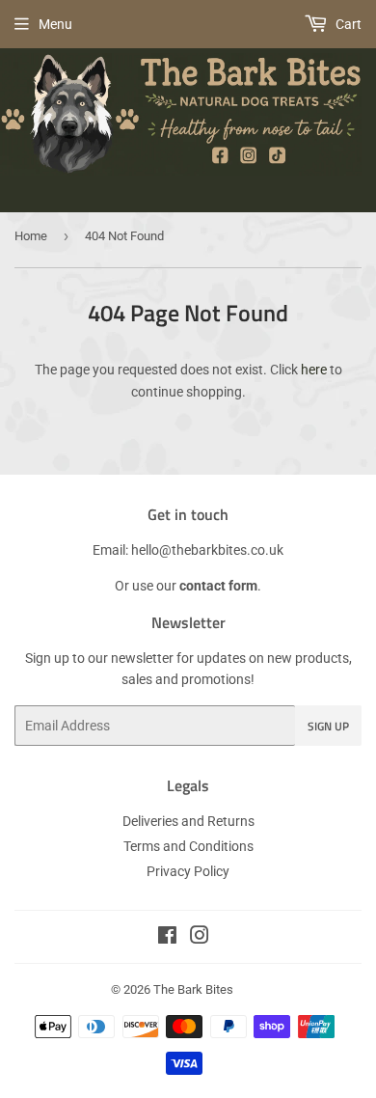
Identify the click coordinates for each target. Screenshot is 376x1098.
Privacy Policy (188, 871)
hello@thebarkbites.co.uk (207, 550)
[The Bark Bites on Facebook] (167, 938)
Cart (347, 24)
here (314, 369)
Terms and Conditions (188, 846)
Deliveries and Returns (188, 821)
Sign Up (328, 726)
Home (30, 236)
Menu (55, 24)
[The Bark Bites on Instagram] (199, 938)
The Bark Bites (193, 989)
